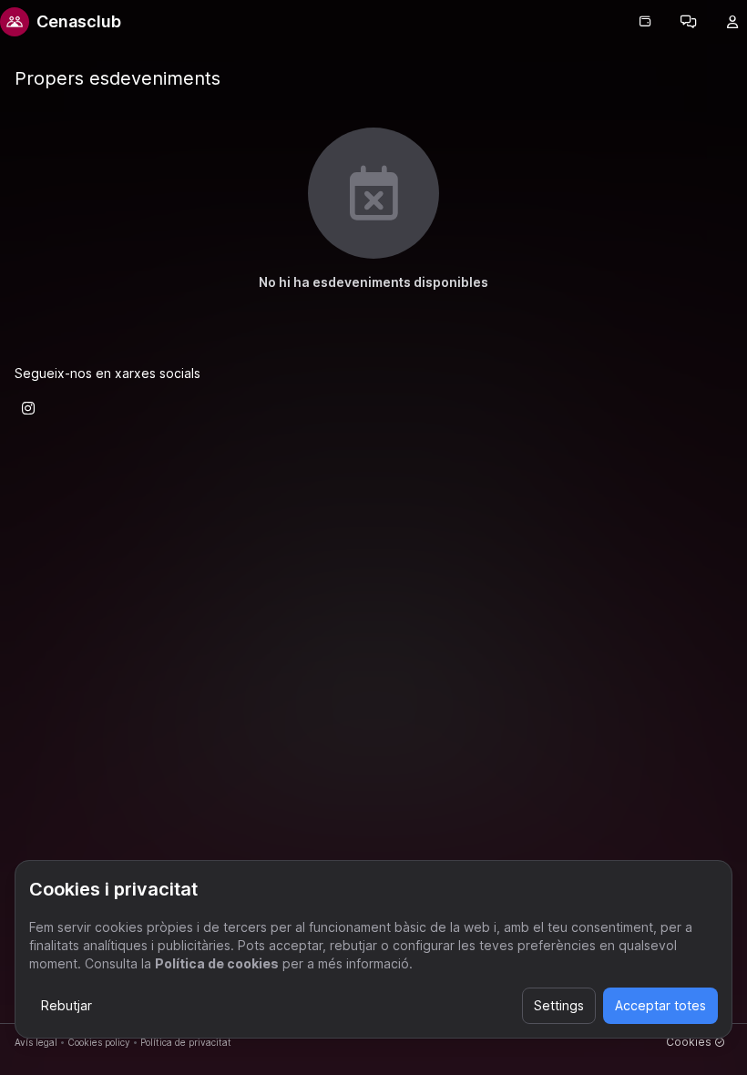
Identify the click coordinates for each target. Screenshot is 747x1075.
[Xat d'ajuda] (688, 21)
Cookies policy (98, 1042)
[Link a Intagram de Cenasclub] (28, 408)
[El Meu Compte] (732, 21)
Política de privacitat (185, 1042)
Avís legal (36, 1042)
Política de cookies (217, 963)
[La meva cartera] (645, 21)
